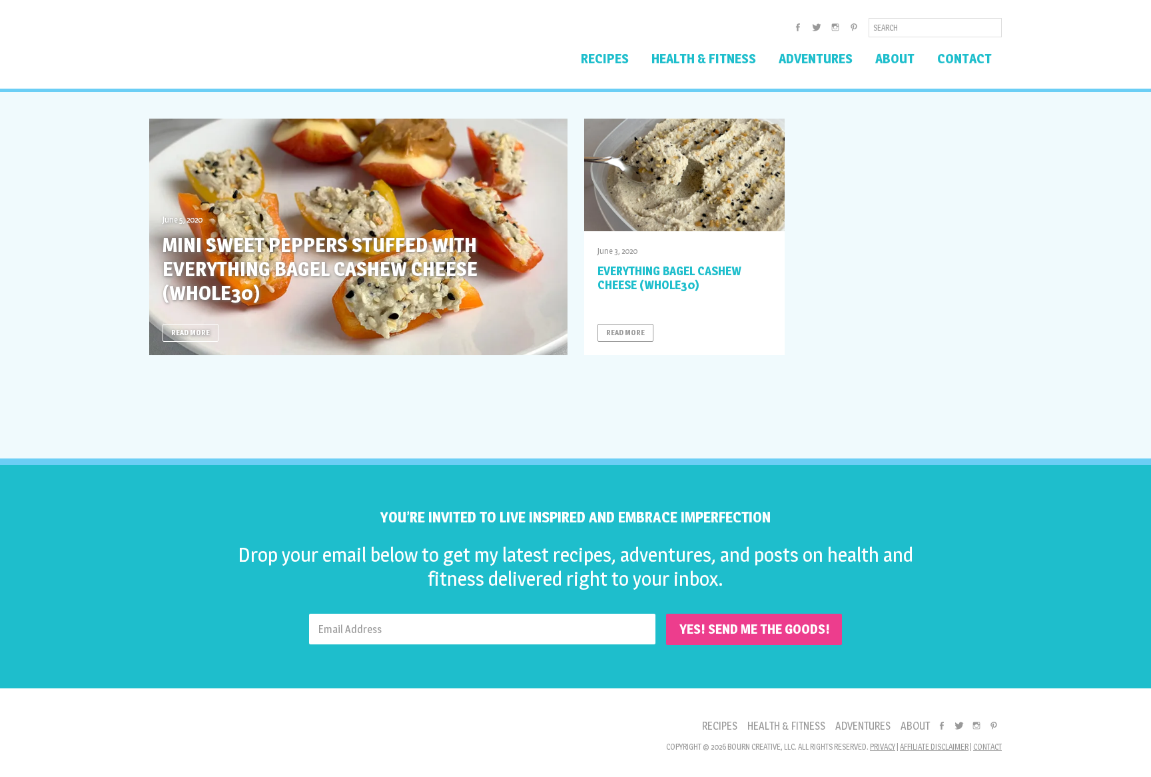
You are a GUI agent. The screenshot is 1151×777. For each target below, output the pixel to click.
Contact (987, 747)
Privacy (882, 747)
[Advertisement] (575, 402)
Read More (190, 332)
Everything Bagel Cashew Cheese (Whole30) (669, 278)
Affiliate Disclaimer (934, 747)
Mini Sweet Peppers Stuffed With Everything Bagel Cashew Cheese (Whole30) (320, 269)
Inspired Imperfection (254, 49)
